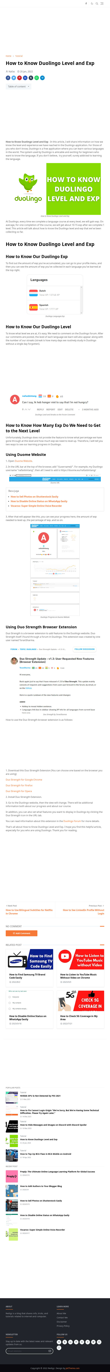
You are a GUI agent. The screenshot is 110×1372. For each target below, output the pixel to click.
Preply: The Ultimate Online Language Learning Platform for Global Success (57, 1171)
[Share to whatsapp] (36, 78)
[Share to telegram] (42, 78)
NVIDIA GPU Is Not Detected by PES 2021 (40, 1095)
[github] (59, 1348)
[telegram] (59, 1342)
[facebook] (86, 3)
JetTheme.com (72, 1368)
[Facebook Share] (8, 78)
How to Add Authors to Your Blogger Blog (41, 1186)
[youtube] (82, 1342)
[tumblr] (64, 1342)
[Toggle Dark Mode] (92, 3)
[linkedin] (70, 1342)
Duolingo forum (72, 821)
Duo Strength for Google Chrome (24, 779)
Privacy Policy (63, 1326)
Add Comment (23, 933)
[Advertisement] (55, 31)
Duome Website (23, 461)
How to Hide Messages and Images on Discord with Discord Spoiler (53, 1124)
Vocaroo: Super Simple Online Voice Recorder (36, 505)
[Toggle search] (97, 3)
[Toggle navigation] (102, 3)
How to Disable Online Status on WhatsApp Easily (39, 501)
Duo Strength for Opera (19, 791)
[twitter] (93, 1342)
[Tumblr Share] (31, 78)
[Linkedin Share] (25, 78)
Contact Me (62, 1317)
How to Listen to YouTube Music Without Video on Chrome (78, 976)
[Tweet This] (13, 78)
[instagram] (99, 1342)
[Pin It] (19, 78)
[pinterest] (76, 1342)
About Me (61, 1313)
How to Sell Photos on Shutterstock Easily (34, 496)
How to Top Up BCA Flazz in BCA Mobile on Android (45, 1154)
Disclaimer (62, 1321)
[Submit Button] (50, 1351)
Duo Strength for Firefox (19, 785)
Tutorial (23, 1092)
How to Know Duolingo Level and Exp (38, 1139)
